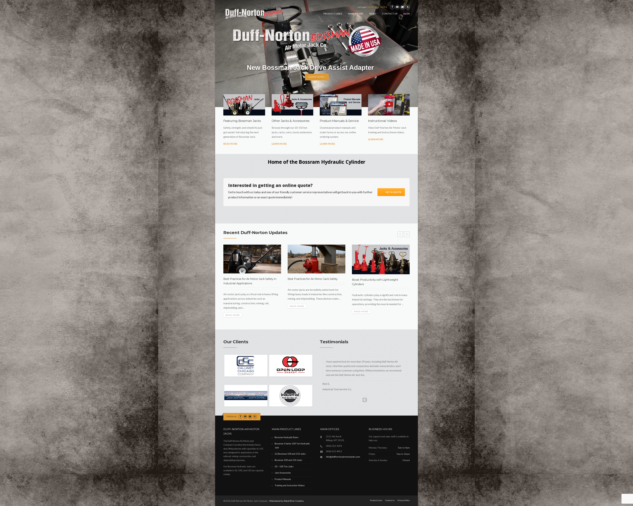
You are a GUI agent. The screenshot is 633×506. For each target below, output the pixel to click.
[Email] (402, 7)
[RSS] (407, 7)
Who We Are (355, 13)
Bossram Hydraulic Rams (286, 437)
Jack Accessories (283, 472)
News (372, 13)
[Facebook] (392, 7)
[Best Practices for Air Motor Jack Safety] (316, 259)
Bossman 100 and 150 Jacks (288, 460)
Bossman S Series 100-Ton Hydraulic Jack (292, 445)
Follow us (231, 416)
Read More (230, 143)
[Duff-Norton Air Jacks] (256, 13)
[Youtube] (397, 7)
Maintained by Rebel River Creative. (287, 501)
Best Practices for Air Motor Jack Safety (313, 279)
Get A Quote (393, 192)
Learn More (279, 143)
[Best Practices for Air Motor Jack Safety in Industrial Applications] (252, 259)
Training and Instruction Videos (290, 485)
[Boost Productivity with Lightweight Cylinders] (381, 259)
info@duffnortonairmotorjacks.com (343, 456)
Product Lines (332, 13)
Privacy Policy (404, 500)
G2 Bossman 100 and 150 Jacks (290, 453)
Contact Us (389, 13)
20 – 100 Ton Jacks (284, 466)
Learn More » (317, 76)
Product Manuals (283, 479)
